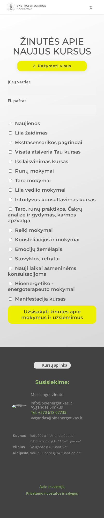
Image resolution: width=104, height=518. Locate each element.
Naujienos (27, 123)
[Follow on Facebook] (45, 471)
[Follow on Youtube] (59, 471)
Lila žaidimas (30, 133)
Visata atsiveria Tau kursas (47, 152)
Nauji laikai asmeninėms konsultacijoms (42, 271)
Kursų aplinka (54, 365)
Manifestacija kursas (40, 299)
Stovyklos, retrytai (37, 259)
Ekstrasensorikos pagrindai (48, 142)
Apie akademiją (52, 486)
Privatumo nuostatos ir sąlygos (52, 493)
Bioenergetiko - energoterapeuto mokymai (41, 286)
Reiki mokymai (33, 230)
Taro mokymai (32, 180)
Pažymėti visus (54, 66)
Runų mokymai (34, 171)
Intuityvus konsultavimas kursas (55, 199)
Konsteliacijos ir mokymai (47, 239)
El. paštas (17, 100)
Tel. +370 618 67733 (48, 412)
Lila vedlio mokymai (40, 190)
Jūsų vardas (19, 82)
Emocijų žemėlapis (38, 249)
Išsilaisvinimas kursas (41, 161)
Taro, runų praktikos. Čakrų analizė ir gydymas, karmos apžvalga (45, 214)
